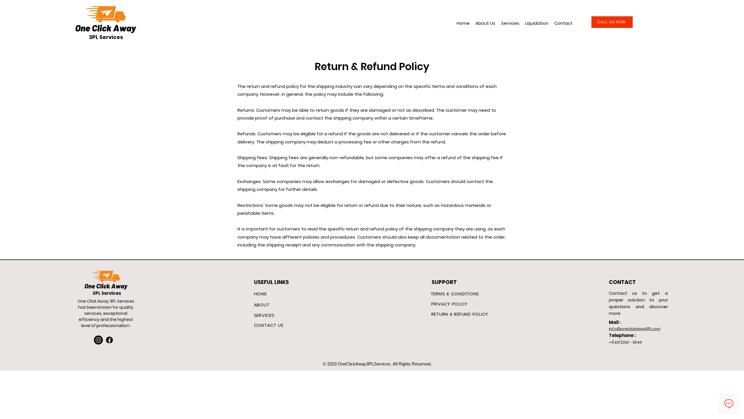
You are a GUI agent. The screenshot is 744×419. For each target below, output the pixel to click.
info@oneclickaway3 (628, 328)
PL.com (654, 328)
